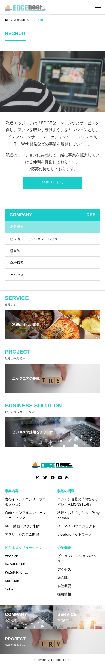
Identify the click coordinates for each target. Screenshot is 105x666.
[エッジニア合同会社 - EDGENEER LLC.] (25, 7)
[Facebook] (53, 477)
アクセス (17, 275)
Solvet (9, 589)
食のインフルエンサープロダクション (25, 501)
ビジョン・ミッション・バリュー (35, 239)
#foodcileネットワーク (74, 534)
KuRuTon (12, 581)
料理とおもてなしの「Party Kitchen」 (78, 515)
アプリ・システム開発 (22, 534)
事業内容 (12, 491)
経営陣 (15, 251)
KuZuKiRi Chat (16, 572)
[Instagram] (38, 477)
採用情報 (64, 594)
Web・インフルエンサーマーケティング (25, 515)
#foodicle (12, 556)
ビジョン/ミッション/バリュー (77, 558)
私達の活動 (65, 491)
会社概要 (17, 263)
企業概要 (64, 548)
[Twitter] (45, 477)
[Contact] (60, 477)
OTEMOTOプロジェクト (76, 526)
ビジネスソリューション (23, 548)
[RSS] (67, 477)
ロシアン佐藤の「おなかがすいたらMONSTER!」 (77, 501)
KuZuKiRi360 (15, 564)
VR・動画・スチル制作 (22, 526)
